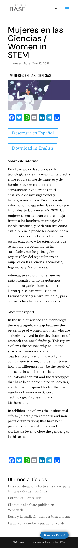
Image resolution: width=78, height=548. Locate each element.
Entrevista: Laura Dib (24, 498)
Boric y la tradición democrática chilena (39, 516)
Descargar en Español (33, 133)
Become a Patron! (54, 535)
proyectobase (21, 63)
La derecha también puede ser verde (36, 523)
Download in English (32, 148)
